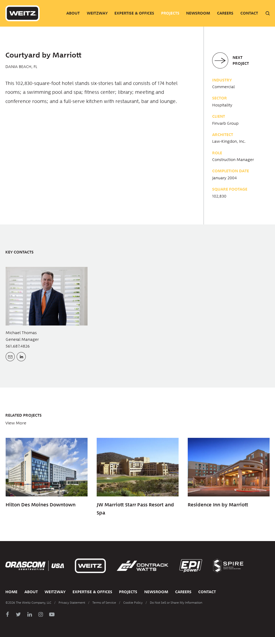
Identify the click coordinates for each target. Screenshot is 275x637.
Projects (170, 13)
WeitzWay (97, 13)
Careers (225, 13)
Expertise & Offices (134, 13)
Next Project (241, 60)
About (73, 13)
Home (11, 591)
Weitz (22, 13)
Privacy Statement (72, 602)
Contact (249, 13)
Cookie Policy (133, 602)
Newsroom (198, 13)
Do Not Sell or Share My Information (176, 602)
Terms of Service (104, 602)
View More (15, 423)
